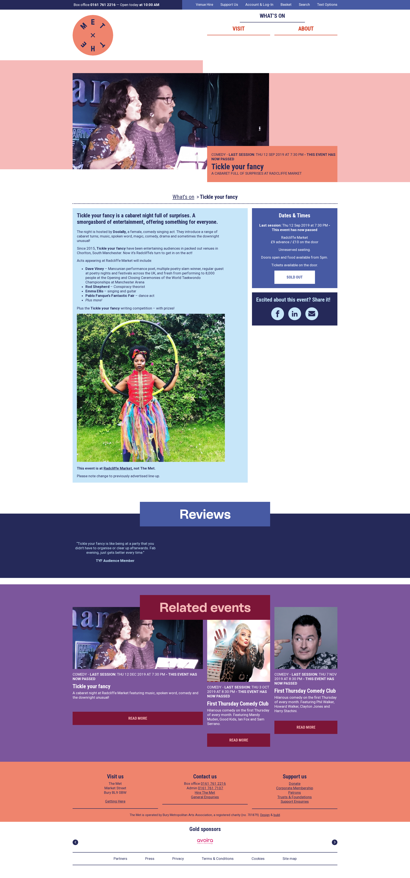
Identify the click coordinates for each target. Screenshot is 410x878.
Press (149, 858)
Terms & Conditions (218, 858)
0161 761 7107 (210, 788)
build (277, 815)
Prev (75, 842)
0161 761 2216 (213, 783)
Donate (294, 783)
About (306, 28)
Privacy (178, 858)
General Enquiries (205, 797)
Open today (139, 5)
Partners (120, 858)
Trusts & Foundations (294, 797)
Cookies (258, 858)
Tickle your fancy (91, 686)
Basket (286, 4)
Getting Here (115, 801)
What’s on (272, 16)
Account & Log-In (259, 4)
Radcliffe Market (118, 468)
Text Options (327, 4)
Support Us (229, 4)
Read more (137, 718)
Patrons (294, 792)
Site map (290, 858)
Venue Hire (204, 4)
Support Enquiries (295, 801)
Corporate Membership (294, 788)
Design (265, 815)
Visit (239, 28)
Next (334, 842)
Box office (95, 5)
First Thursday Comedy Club (237, 703)
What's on (183, 197)
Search (304, 4)
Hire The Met (205, 792)
